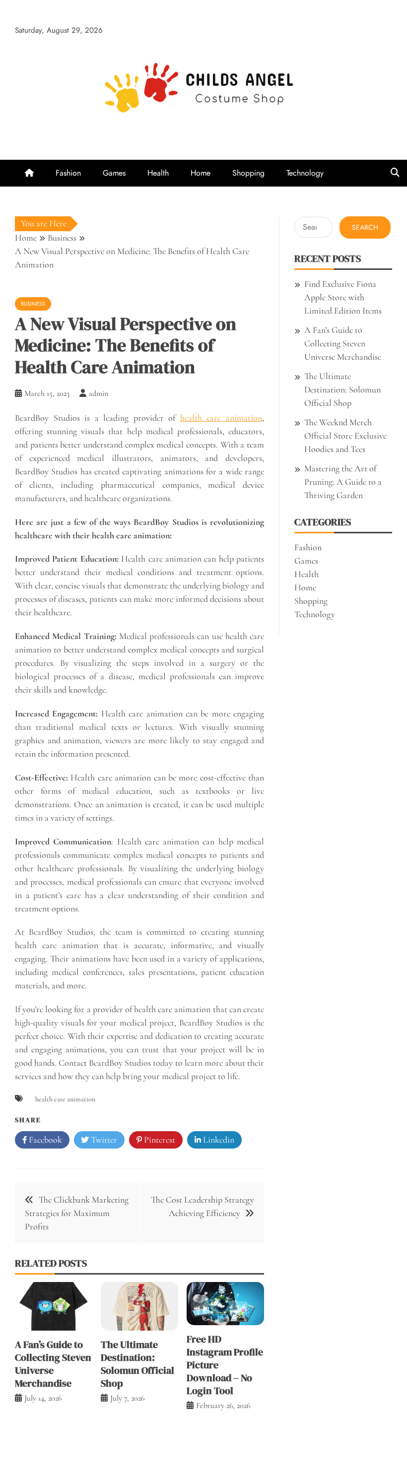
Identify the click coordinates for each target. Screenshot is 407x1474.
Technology (305, 173)
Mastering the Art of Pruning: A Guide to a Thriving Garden (343, 482)
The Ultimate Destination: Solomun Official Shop (137, 1364)
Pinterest (158, 1139)
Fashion (68, 173)
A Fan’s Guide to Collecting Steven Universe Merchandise (53, 1364)
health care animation (221, 417)
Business (33, 304)
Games (114, 173)
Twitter (103, 1139)
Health (158, 173)
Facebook (44, 1139)
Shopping (248, 173)
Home (200, 173)
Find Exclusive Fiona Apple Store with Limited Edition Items (343, 297)
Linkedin (217, 1139)
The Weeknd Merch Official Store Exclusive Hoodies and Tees (345, 435)
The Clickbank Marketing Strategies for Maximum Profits (77, 1213)
